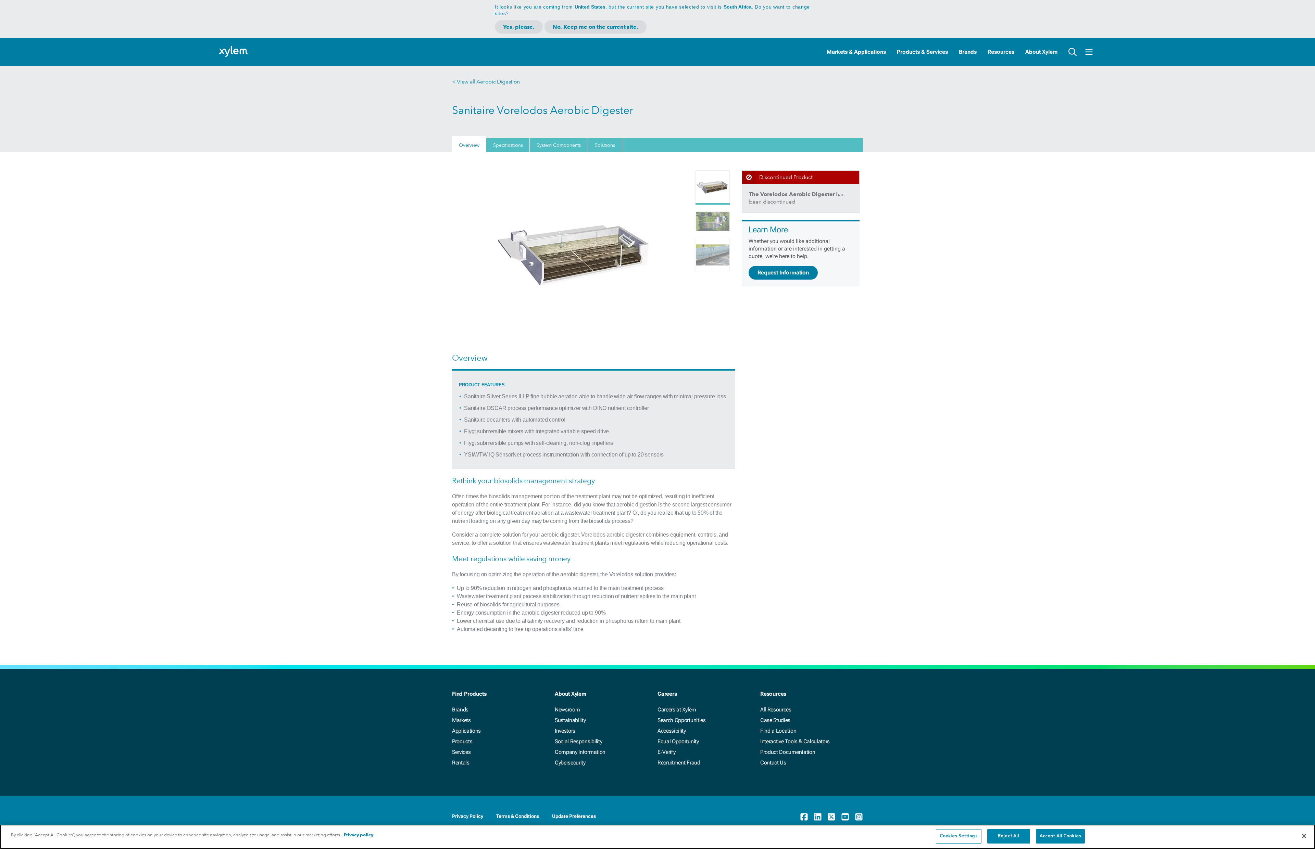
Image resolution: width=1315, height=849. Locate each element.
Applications (466, 731)
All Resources (775, 709)
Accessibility (672, 731)
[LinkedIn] (818, 817)
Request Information (783, 272)
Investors (565, 731)
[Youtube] (845, 817)
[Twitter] (831, 817)
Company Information (580, 752)
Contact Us (773, 762)
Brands (968, 52)
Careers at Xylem (677, 709)
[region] (657, 837)
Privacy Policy (467, 816)
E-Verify (666, 752)
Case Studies (775, 720)
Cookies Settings (959, 836)
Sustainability (570, 720)
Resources (1001, 52)
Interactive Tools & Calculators (795, 741)
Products (462, 741)
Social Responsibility (578, 741)
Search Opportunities (682, 720)
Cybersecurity (570, 762)
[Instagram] (859, 817)
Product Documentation (787, 752)
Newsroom (567, 709)
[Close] (1304, 836)
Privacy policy (358, 835)
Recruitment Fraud (679, 762)
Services (461, 752)
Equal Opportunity (678, 741)
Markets (461, 720)
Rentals (460, 762)
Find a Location (778, 731)
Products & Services (922, 52)
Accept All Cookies (1060, 836)
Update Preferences (574, 816)
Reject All (1008, 836)
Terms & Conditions (517, 816)
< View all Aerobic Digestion (486, 81)
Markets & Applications (856, 52)
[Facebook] (804, 817)
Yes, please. (519, 27)
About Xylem (1041, 52)
